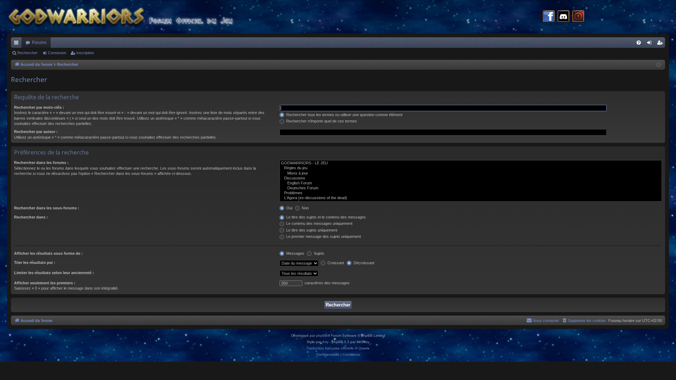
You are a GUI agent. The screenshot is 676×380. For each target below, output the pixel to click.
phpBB (321, 335)
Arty (325, 342)
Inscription (85, 53)
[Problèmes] (470, 193)
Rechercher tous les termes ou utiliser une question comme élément (343, 115)
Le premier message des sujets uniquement (323, 236)
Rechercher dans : (31, 217)
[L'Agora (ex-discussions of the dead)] (470, 198)
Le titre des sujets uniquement (311, 230)
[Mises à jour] (470, 173)
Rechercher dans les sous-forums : (46, 208)
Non (305, 208)
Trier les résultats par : (34, 262)
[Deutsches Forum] (470, 188)
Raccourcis (17, 44)
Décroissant (363, 263)
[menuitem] (638, 42)
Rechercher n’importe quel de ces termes (321, 121)
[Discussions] (470, 178)
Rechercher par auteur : (36, 131)
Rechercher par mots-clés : (39, 107)
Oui (288, 208)
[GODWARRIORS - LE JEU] (470, 163)
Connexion (57, 53)
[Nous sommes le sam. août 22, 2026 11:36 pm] (658, 65)
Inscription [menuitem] (661, 44)
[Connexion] (578, 17)
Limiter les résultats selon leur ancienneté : (54, 273)
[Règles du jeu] (470, 168)
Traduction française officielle (330, 348)
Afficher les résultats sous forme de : (48, 253)
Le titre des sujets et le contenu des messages (325, 217)
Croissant (335, 263)
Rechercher (27, 53)
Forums (39, 42)
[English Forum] (470, 183)
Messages (294, 253)
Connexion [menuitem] (651, 44)
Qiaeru (363, 348)
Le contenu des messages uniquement (318, 223)
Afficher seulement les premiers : (44, 283)
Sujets (318, 253)
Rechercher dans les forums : (41, 162)
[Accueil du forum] (134, 16)
